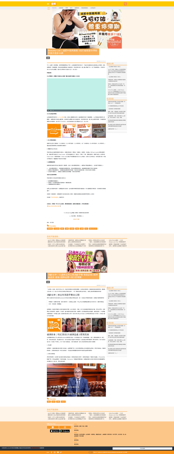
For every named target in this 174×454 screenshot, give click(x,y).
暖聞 (86, 426)
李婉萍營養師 (54, 197)
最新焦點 (76, 426)
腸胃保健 (109, 434)
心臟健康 (104, 434)
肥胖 (62, 228)
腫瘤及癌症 (98, 434)
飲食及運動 (82, 434)
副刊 (71, 7)
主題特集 (61, 7)
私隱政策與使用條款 (35, 448)
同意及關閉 (142, 448)
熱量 (77, 228)
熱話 (83, 426)
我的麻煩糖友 (84, 7)
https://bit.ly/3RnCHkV (54, 206)
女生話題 (57, 228)
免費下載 (76, 219)
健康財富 (77, 7)
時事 (67, 7)
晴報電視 (54, 7)
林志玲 (63, 401)
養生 (49, 401)
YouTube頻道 (60, 117)
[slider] (76, 110)
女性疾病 (120, 434)
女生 (87, 228)
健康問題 (50, 228)
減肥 (67, 228)
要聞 (80, 426)
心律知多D (92, 7)
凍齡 (58, 401)
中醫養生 (93, 434)
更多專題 (81, 436)
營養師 (72, 228)
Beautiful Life (93, 228)
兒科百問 (114, 434)
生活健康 (88, 434)
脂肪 (54, 401)
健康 (49, 7)
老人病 (124, 434)
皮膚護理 (76, 436)
